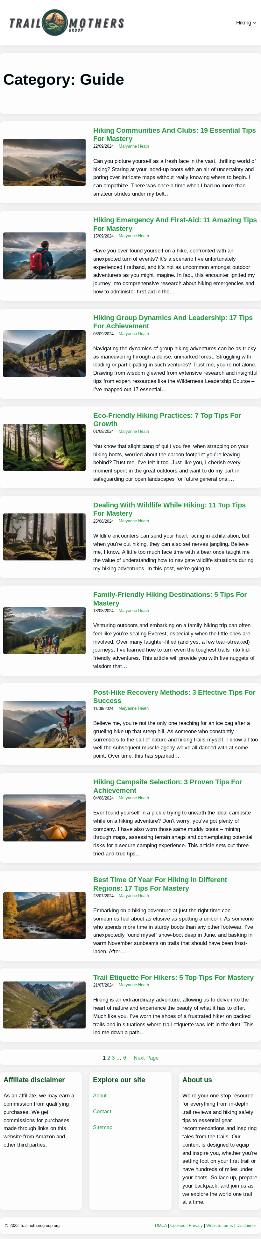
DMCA (161, 1225)
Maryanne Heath (134, 146)
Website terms (219, 1225)
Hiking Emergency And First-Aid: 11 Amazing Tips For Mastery (175, 224)
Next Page (146, 1058)
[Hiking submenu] (254, 22)
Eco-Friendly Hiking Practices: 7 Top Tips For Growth (167, 420)
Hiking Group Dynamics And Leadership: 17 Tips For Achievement (173, 322)
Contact (102, 1111)
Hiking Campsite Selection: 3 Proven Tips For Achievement (167, 786)
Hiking (243, 22)
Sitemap (102, 1127)
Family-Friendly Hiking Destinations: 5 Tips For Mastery (170, 599)
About (100, 1095)
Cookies (177, 1225)
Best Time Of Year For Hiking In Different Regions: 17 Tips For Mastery (160, 884)
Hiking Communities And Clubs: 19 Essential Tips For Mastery (174, 134)
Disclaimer (246, 1225)
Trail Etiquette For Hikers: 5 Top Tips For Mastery (173, 977)
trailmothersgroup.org (40, 1225)
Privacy (196, 1225)
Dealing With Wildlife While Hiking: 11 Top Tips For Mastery (169, 509)
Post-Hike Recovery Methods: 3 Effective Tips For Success (174, 696)
